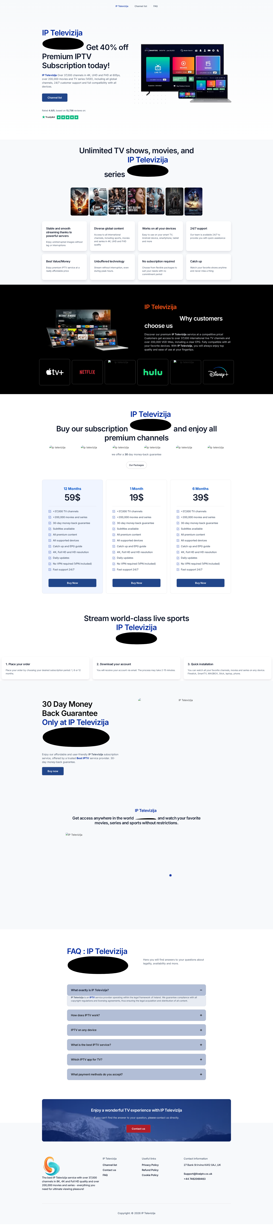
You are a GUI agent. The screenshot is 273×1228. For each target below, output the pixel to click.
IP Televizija (121, 6)
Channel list (141, 6)
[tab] (136, 465)
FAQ (155, 6)
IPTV (92, 997)
